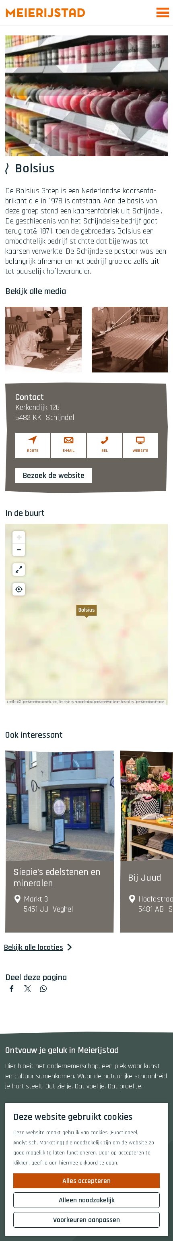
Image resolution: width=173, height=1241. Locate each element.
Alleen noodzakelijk (87, 1200)
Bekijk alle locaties (33, 948)
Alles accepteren (86, 1180)
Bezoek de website (53, 475)
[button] (86, 614)
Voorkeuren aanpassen (86, 1219)
